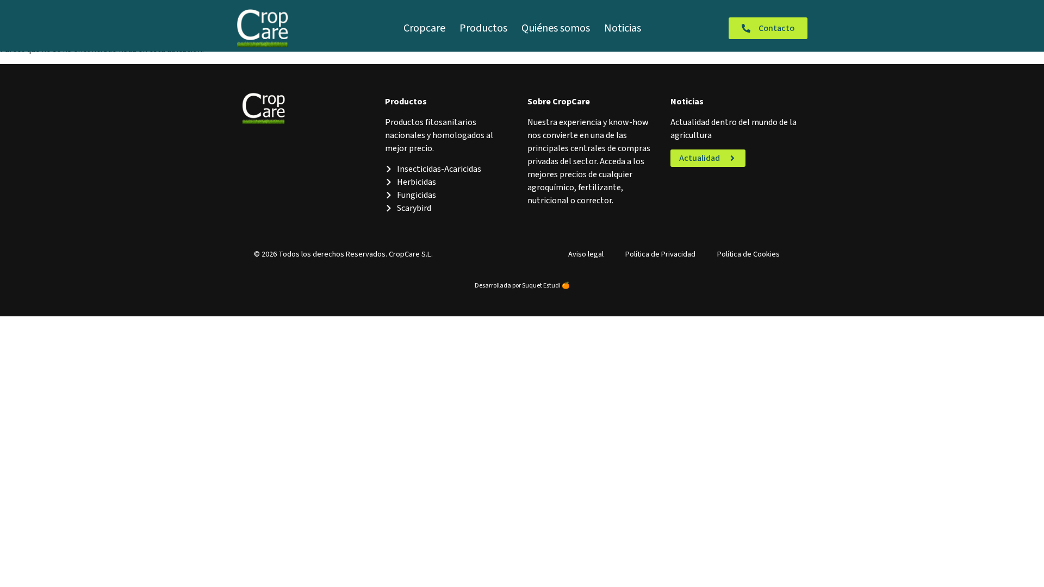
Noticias (622, 28)
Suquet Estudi (541, 285)
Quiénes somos (555, 28)
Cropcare (424, 28)
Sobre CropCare (558, 102)
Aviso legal (586, 254)
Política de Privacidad (660, 254)
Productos (483, 28)
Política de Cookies (748, 254)
